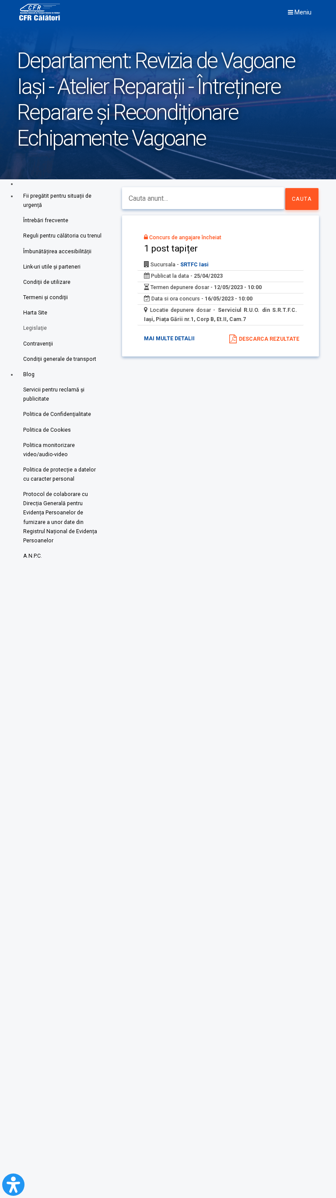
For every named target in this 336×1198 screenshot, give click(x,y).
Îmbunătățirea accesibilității (57, 251)
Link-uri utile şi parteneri (51, 267)
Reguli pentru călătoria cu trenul (62, 236)
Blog (29, 374)
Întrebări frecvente (45, 220)
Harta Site (35, 313)
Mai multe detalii (169, 338)
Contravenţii (38, 344)
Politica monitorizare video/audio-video (49, 450)
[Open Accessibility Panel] (13, 1185)
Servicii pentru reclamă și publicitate (53, 394)
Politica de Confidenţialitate (57, 414)
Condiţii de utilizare (46, 282)
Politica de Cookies (47, 430)
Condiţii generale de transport (59, 359)
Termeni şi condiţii (45, 297)
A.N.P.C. (32, 556)
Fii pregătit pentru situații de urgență (57, 200)
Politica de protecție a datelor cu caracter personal (59, 474)
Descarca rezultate (269, 339)
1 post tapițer (171, 248)
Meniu (302, 12)
